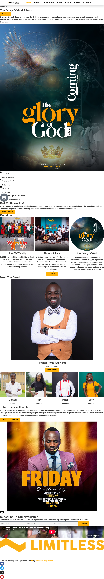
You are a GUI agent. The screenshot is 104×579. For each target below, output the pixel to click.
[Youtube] (2, 577)
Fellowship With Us (8, 181)
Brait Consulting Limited (44, 561)
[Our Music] (1, 172)
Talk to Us (5, 188)
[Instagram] (2, 572)
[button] (1, 244)
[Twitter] (2, 568)
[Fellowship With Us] (1, 179)
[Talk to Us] (1, 187)
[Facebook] (2, 564)
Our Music (5, 173)
